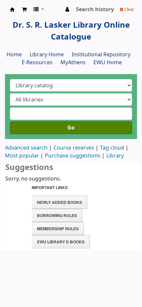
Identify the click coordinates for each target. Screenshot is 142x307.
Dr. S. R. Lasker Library (12, 9)
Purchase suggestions (72, 156)
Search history (95, 10)
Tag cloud (112, 148)
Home (14, 55)
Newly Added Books (59, 202)
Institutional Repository (101, 55)
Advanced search (26, 148)
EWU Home (107, 63)
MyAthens (73, 63)
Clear (128, 9)
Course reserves (73, 148)
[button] (24, 9)
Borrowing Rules (57, 215)
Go (71, 128)
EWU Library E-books (61, 242)
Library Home (47, 55)
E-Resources (37, 63)
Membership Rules (58, 229)
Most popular (22, 156)
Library (115, 156)
